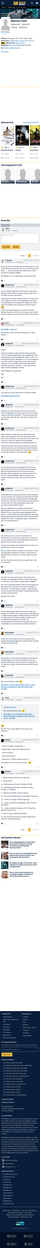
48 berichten (5, 225)
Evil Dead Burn (7, 1017)
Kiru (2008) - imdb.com (9, 329)
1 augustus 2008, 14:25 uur (31, 285)
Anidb (11, 641)
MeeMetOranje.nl (8, 1203)
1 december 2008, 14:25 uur (31, 529)
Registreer (6, 1210)
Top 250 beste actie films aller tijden (14, 1073)
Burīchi (25, 1019)
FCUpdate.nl (7, 1179)
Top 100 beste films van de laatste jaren (16, 1076)
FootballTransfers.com (10, 1174)
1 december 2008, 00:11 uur (31, 386)
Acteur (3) (14, 27)
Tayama (8, 260)
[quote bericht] (37, 281)
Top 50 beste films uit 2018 (12, 1089)
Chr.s (7, 323)
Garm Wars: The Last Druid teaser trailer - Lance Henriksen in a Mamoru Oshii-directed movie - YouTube (18, 687)
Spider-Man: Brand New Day (10, 1021)
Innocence (30, 40)
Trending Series (26, 1014)
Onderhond (9, 285)
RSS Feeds (24, 1217)
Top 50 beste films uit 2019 (12, 1092)
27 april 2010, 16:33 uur (32, 632)
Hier (2, 550)
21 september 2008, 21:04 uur (30, 323)
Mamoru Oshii (20, 43)
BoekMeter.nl (7, 1190)
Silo (24, 1022)
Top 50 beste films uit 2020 (12, 1087)
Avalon (22, 40)
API (31, 1217)
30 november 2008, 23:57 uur (30, 343)
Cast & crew (11, 7)
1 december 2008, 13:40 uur (31, 488)
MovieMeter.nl (7, 1185)
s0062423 (9, 344)
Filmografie (15, 14)
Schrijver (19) (26, 24)
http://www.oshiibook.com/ (10, 396)
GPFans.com (7, 1182)
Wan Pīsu (26, 1033)
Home (3, 7)
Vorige (22, 255)
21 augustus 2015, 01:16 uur (31, 771)
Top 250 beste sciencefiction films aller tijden (17, 1065)
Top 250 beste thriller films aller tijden (15, 1068)
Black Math (9, 633)
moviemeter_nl (10, 1167)
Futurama (26, 1030)
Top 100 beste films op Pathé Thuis (14, 1084)
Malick (7, 740)
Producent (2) (23, 27)
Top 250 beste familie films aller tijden (15, 1071)
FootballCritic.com (9, 1177)
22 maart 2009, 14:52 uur (32, 605)
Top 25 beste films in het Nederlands (15, 1095)
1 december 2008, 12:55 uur (31, 404)
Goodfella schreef (9, 707)
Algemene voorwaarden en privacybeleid (19, 1215)
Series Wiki (27, 1213)
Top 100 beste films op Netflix (12, 1079)
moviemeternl (9, 1163)
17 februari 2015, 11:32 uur (31, 675)
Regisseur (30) (15, 24)
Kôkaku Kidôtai (14, 40)
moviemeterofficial (11, 1160)
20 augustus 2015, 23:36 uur (31, 740)
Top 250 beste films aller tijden (13, 1063)
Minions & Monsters (9, 1038)
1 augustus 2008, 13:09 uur (31, 260)
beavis (7, 771)
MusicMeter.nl (7, 1187)
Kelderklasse (7, 1198)
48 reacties (4, 51)
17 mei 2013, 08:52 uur (32, 652)
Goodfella (9, 675)
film (7, 658)
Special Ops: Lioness (29, 1027)
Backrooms (6, 1035)
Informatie (5, 14)
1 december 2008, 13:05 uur (31, 428)
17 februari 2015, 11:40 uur (31, 697)
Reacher (26, 1025)
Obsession (6, 1030)
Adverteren (32, 1210)
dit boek (10, 413)
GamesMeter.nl (8, 1193)
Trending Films (6, 1014)
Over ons (24, 1210)
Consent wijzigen (13, 1217)
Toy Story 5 (6, 1027)
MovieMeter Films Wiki (15, 1213)
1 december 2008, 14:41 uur (31, 571)
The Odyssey (7, 1032)
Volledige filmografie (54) (31, 122)
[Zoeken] (32, 3)
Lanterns (26, 1017)
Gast (7, 229)
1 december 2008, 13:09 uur (31, 461)
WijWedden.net (8, 1195)
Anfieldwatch (7, 1201)
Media (24, 14)
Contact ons (15, 1210)
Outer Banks (27, 1035)
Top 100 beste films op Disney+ (13, 1081)
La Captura (6, 1024)
